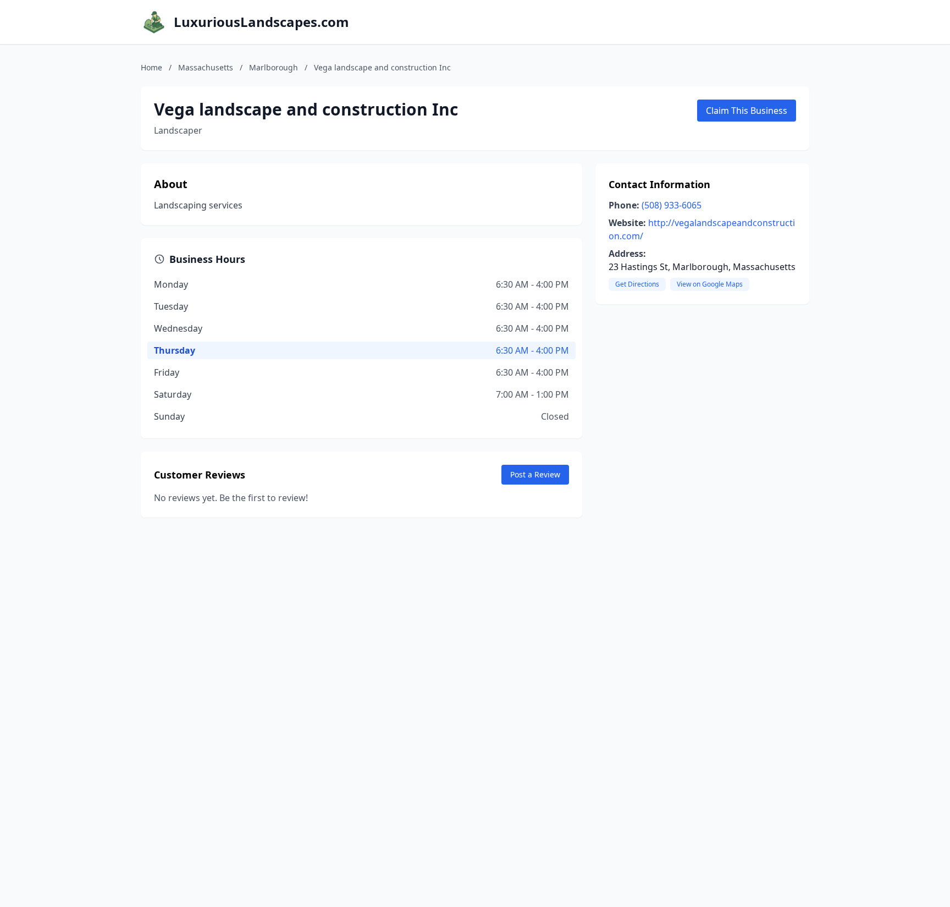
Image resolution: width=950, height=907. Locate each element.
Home (151, 67)
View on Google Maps (710, 284)
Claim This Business (746, 111)
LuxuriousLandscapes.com (261, 22)
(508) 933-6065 (672, 205)
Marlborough (273, 67)
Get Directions (637, 284)
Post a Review (535, 474)
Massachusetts (205, 67)
